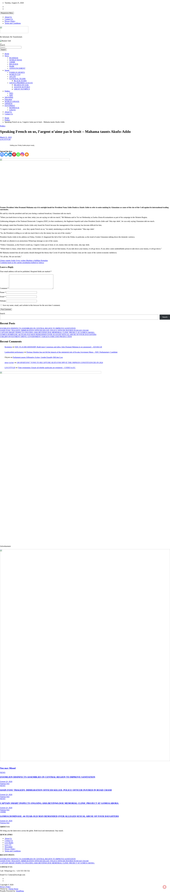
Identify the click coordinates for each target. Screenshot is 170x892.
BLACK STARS (20, 81)
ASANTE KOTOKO (22, 87)
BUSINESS (13, 58)
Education (8, 99)
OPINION (8, 104)
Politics (7, 91)
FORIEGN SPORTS (17, 72)
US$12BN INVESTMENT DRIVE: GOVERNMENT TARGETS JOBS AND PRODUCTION (36, 337)
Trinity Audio (22, 145)
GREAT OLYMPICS (22, 89)
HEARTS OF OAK (21, 85)
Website (3, 301)
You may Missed (8, 768)
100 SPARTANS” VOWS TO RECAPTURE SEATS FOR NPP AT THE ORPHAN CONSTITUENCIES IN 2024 (60, 362)
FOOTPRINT (10, 106)
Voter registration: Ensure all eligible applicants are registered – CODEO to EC (47, 368)
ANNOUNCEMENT (17, 68)
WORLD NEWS (15, 60)
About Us (8, 17)
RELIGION (13, 64)
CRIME (12, 62)
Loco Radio (9, 843)
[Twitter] (6, 154)
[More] (26, 154)
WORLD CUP (14, 74)
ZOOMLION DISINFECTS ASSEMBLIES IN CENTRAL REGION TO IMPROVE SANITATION (38, 328)
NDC (11, 93)
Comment (4, 288)
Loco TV (8, 845)
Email (3, 297)
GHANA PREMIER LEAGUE (21, 83)
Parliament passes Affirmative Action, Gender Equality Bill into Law (38, 357)
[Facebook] (2, 154)
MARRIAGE (14, 108)
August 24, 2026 (6, 781)
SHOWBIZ (9, 97)
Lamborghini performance (14, 352)
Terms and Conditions (13, 23)
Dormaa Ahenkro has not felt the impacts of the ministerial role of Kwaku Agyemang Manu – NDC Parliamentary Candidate (71, 352)
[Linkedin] (10, 154)
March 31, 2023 (6, 137)
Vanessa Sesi (4, 784)
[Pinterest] (14, 154)
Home (7, 54)
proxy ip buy (9, 362)
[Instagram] (22, 154)
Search (2, 45)
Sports (7, 70)
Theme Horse (13, 889)
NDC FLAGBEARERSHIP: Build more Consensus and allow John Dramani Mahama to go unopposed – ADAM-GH (58, 347)
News (7, 56)
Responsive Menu (7, 13)
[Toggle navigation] (1, 43)
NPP (11, 95)
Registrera (8, 347)
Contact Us (9, 19)
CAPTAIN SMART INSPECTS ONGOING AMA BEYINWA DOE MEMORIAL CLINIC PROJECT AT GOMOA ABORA (47, 332)
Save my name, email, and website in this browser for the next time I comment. (31, 305)
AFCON (12, 77)
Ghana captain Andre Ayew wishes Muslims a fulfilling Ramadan (24, 260)
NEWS (2, 772)
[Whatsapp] (18, 154)
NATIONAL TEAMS (17, 79)
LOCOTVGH (5, 139)
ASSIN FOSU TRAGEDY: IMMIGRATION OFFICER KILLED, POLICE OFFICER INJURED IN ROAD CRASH (44, 330)
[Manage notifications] (164, 887)
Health (11, 66)
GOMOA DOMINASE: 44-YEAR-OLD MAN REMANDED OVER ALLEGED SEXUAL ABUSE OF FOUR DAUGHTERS (48, 334)
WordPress (20, 891)
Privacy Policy (10, 21)
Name (3, 292)
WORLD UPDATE (12, 101)
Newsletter (8, 847)
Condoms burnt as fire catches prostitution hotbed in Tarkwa (22, 263)
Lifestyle (12, 110)
